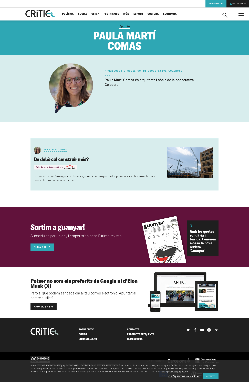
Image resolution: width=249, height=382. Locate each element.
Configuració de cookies (184, 376)
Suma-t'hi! (40, 247)
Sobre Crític (86, 329)
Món (126, 14)
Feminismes (111, 14)
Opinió (124, 26)
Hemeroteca (135, 339)
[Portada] (40, 14)
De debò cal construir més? (61, 159)
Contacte (133, 329)
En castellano (88, 339)
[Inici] (44, 332)
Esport (138, 14)
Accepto (210, 376)
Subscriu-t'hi (216, 4)
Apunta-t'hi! (42, 306)
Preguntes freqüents (140, 334)
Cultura (153, 14)
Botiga (83, 334)
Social (82, 14)
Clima (95, 14)
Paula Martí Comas (55, 149)
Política (68, 14)
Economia (170, 14)
